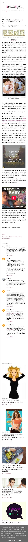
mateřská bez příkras (17, 236)
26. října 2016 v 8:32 (15, 245)
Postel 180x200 (10, 329)
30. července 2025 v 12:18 (20, 324)
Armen (8, 258)
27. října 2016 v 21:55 (15, 258)
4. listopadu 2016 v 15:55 (16, 290)
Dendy (8, 245)
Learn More (11, 540)
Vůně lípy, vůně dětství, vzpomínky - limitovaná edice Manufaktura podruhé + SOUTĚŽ (13, 468)
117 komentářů (9, 404)
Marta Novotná (10, 309)
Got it (19, 540)
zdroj (14, 100)
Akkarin (8, 290)
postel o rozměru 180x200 (13, 313)
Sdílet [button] (3, 234)
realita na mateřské (6, 238)
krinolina (9, 278)
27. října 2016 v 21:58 (15, 278)
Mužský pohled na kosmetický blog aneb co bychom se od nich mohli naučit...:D (12, 492)
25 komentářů (8, 473)
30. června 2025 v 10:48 (20, 309)
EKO (9, 11)
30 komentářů (9, 442)
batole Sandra (9, 236)
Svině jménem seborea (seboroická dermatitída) (12, 401)
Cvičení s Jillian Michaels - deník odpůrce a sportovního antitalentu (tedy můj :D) (13, 436)
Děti (19, 11)
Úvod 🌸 (4, 11)
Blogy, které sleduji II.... (11, 523)
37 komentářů (9, 497)
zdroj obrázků (13, 40)
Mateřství (14, 11)
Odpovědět (9, 255)
